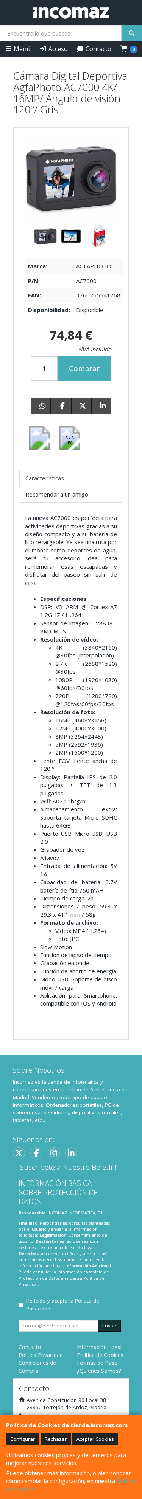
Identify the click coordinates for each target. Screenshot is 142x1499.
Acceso (57, 49)
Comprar (84, 368)
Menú (21, 49)
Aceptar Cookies (95, 1439)
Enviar (109, 1325)
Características (44, 478)
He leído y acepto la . (62, 1304)
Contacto (97, 49)
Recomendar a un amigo (56, 494)
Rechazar (56, 1439)
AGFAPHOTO (93, 266)
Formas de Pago (97, 1362)
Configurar (22, 1439)
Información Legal (99, 1346)
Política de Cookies (100, 1354)
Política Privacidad (41, 1354)
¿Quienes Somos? (99, 1370)
